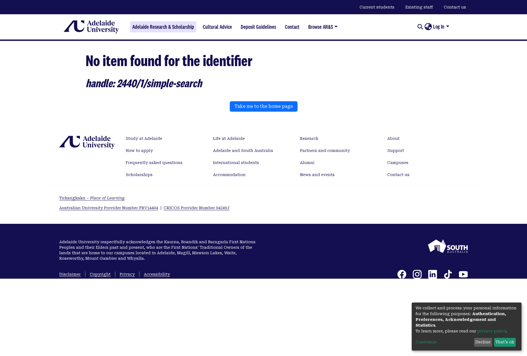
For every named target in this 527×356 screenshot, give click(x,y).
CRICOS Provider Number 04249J (196, 208)
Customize (426, 342)
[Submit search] (420, 27)
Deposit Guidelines (258, 27)
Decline (482, 342)
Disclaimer (70, 274)
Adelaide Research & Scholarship (163, 27)
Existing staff (419, 7)
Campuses (397, 162)
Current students (377, 7)
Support (395, 150)
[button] (428, 27)
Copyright (100, 274)
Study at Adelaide (144, 138)
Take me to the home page (263, 106)
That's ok (504, 342)
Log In (438, 26)
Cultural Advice (217, 27)
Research (309, 138)
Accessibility (157, 274)
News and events (317, 175)
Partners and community (325, 150)
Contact (292, 27)
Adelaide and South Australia (243, 150)
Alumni (307, 162)
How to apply (139, 150)
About (393, 138)
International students (236, 162)
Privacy (127, 274)
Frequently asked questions (154, 162)
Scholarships (139, 175)
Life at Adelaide (229, 138)
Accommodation (229, 175)
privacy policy (491, 331)
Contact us (455, 7)
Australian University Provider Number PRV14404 (108, 208)
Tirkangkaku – (92, 198)
